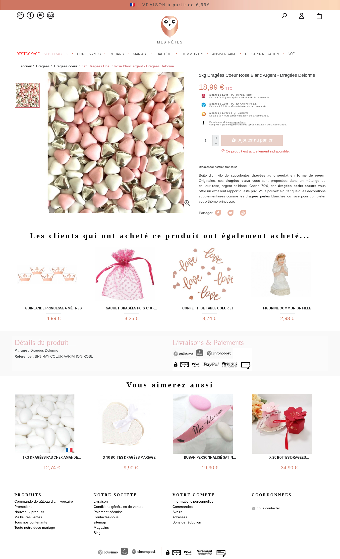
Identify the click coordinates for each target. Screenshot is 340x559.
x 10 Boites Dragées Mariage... (131, 456)
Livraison (101, 501)
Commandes (182, 507)
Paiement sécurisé (108, 512)
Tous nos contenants (30, 522)
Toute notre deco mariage (34, 527)
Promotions (23, 507)
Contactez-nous (106, 517)
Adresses (179, 517)
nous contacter (268, 508)
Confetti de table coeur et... (209, 307)
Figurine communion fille (287, 307)
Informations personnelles (192, 501)
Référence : (24, 356)
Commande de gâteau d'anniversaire (43, 501)
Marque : (21, 350)
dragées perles (258, 196)
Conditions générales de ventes (118, 507)
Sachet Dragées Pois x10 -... (131, 307)
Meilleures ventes (28, 517)
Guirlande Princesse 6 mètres (53, 307)
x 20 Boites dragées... (289, 456)
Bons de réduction (186, 522)
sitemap (100, 522)
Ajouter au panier (252, 140)
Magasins (101, 527)
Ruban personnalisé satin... (210, 456)
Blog (97, 533)
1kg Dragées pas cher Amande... (51, 456)
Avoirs (177, 512)
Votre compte (193, 495)
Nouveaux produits (29, 512)
